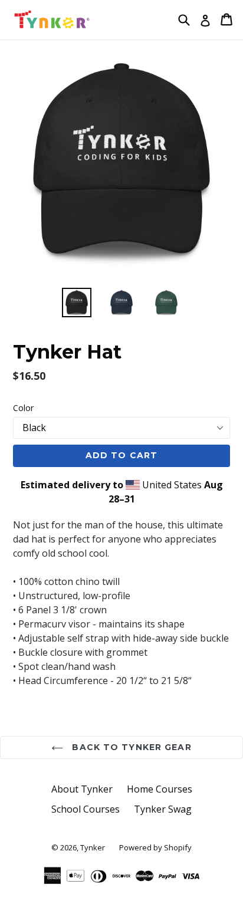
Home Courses (159, 789)
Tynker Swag (163, 809)
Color (23, 407)
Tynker (92, 847)
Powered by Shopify (155, 847)
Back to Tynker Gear (130, 747)
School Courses (85, 809)
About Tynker (82, 789)
